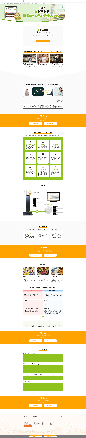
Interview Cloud (51, 424)
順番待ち (60, 418)
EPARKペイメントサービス (52, 418)
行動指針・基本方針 (26, 423)
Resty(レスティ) (43, 418)
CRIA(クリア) (43, 422)
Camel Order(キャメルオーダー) (37, 423)
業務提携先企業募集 (26, 422)
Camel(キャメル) (52, 422)
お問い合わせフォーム (50, 123)
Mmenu (51, 423)
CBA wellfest (43, 423)
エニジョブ (35, 424)
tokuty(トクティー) (35, 422)
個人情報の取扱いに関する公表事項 (27, 424)
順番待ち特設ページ (35, 123)
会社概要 (25, 418)
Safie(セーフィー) (43, 424)
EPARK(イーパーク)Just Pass (36, 418)
